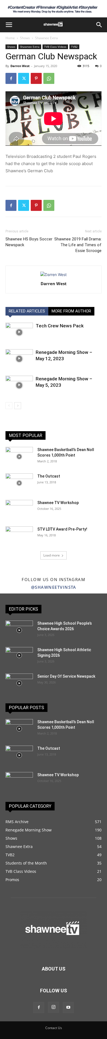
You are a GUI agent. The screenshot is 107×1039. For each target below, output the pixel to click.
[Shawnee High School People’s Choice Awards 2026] (19, 630)
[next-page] (17, 405)
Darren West (20, 66)
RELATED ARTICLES (27, 311)
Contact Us (53, 1027)
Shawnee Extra (46, 38)
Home (10, 38)
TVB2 (74, 47)
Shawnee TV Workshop (58, 502)
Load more (51, 555)
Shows (25, 38)
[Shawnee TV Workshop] (19, 509)
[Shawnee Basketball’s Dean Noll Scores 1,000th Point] (19, 456)
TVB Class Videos (55, 47)
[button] (9, 24)
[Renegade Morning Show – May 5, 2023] (19, 385)
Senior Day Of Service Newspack (66, 676)
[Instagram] (53, 1007)
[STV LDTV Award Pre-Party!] (19, 536)
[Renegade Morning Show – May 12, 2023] (19, 358)
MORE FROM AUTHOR (71, 311)
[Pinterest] (36, 78)
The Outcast (48, 476)
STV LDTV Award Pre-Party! (62, 529)
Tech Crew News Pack (60, 325)
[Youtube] (68, 1007)
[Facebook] (10, 78)
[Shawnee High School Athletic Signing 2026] (19, 655)
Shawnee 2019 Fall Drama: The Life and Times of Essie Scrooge (78, 245)
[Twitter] (23, 78)
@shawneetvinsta (53, 587)
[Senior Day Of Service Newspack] (19, 683)
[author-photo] (53, 274)
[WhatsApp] (48, 78)
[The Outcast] (19, 483)
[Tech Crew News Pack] (19, 332)
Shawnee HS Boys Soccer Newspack (28, 242)
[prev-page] (8, 405)
